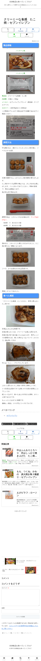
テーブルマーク (32, 424)
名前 (3, 608)
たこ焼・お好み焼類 (20, 424)
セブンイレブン (12, 415)
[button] (37, 403)
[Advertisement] (20, 532)
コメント (5, 588)
